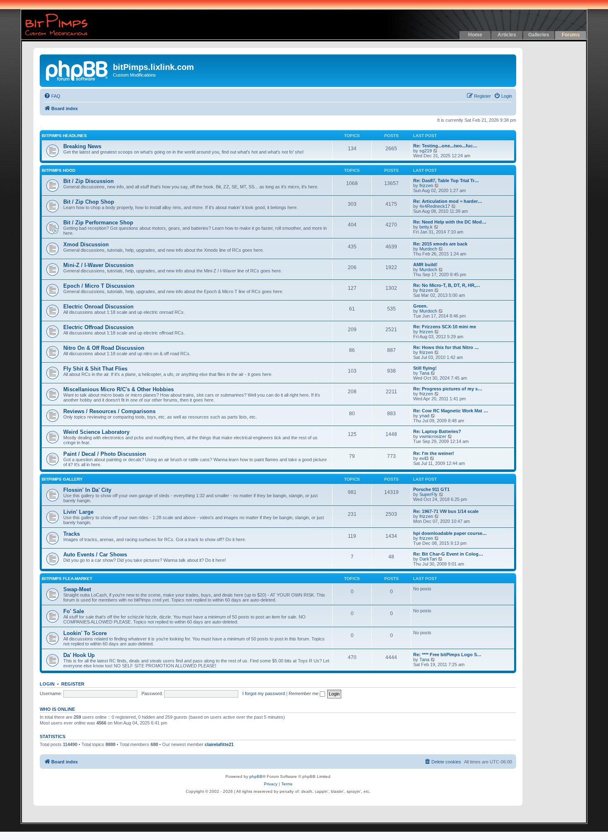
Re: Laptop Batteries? (437, 431)
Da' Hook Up (79, 655)
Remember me (304, 693)
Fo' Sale (73, 611)
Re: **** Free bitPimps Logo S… (447, 654)
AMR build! (425, 264)
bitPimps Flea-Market (67, 578)
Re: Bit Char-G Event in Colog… (448, 553)
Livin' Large (78, 512)
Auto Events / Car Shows (95, 554)
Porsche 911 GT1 (431, 489)
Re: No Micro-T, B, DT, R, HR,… (446, 285)
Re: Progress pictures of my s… (447, 388)
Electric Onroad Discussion (98, 306)
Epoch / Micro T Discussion (98, 286)
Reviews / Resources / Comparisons (109, 411)
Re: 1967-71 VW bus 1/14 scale (446, 511)
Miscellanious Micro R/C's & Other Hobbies (118, 389)
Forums (571, 35)
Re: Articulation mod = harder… (447, 201)
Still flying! (425, 368)
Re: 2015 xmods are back (440, 243)
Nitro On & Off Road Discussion (103, 348)
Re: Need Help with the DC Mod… (449, 221)
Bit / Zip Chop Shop (88, 202)
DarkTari (428, 558)
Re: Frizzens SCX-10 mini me (444, 326)
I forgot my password (263, 693)
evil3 (423, 458)
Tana (424, 373)
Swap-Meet (77, 589)
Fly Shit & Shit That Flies (95, 369)
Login (47, 683)
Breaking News (82, 146)
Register (72, 683)
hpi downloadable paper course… (450, 533)
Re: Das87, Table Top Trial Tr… (446, 180)
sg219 (425, 150)
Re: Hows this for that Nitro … (446, 347)
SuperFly (428, 494)
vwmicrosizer (432, 436)
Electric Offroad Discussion (98, 327)
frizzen (426, 185)
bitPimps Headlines (64, 135)
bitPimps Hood (58, 170)
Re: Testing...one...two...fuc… (445, 145)
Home (475, 35)
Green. (420, 305)
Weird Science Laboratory (96, 432)
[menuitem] (52, 96)
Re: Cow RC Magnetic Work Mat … (450, 410)
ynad (424, 415)
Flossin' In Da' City (87, 490)
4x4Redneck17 (434, 206)
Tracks (71, 534)
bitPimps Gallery (62, 479)
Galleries (538, 35)
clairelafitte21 (219, 744)
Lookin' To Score (85, 633)
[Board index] (77, 69)
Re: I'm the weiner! (433, 453)
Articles (507, 35)
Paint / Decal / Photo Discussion (104, 454)
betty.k (426, 226)
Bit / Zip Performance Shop (98, 222)
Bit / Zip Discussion (88, 181)
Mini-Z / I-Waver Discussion (98, 265)
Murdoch (428, 248)
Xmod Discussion (86, 244)
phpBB (256, 776)
